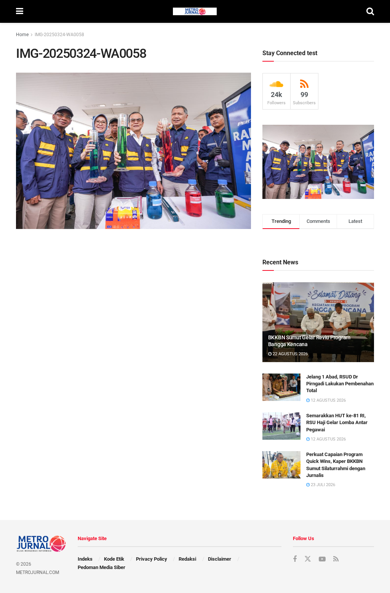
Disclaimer (219, 559)
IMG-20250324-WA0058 (59, 34)
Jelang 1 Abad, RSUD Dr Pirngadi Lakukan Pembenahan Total (340, 383)
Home (22, 34)
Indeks (85, 559)
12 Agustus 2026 (328, 400)
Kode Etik (114, 559)
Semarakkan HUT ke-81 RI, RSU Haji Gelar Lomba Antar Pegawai (337, 422)
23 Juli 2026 (322, 484)
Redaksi (187, 559)
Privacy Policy (151, 559)
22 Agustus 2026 (290, 353)
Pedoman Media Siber (101, 567)
